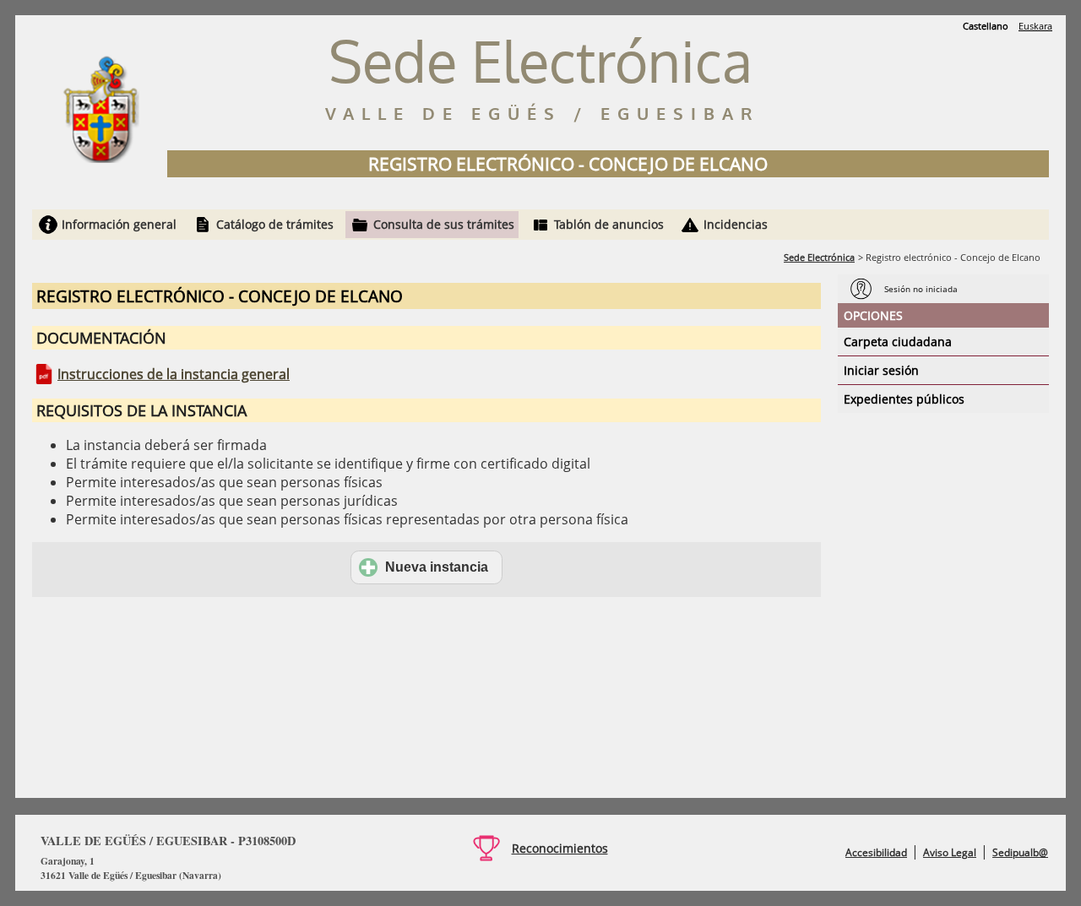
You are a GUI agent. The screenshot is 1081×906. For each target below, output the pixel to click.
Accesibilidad (876, 852)
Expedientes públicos (904, 399)
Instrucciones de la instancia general (173, 374)
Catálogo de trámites (275, 224)
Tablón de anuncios (609, 224)
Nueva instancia (436, 567)
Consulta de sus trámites (443, 224)
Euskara (1035, 25)
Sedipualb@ (1020, 852)
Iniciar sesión (881, 370)
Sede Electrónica (819, 257)
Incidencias (735, 224)
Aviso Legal (949, 852)
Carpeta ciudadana (898, 342)
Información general (119, 224)
